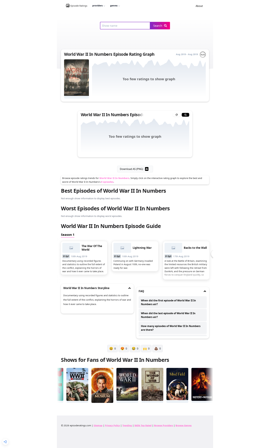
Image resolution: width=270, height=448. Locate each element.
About (199, 6)
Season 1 (67, 235)
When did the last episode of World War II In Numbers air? (168, 315)
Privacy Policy (112, 425)
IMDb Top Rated (143, 425)
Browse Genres (183, 425)
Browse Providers (163, 425)
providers (97, 5)
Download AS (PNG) (131, 169)
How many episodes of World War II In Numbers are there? (170, 328)
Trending (127, 425)
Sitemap (98, 425)
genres (114, 5)
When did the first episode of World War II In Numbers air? (168, 302)
